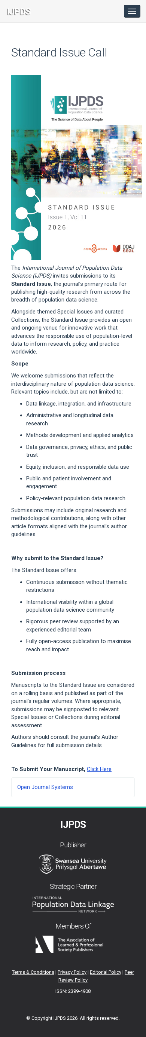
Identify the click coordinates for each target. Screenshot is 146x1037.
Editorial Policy (105, 972)
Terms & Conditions (33, 972)
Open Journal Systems (45, 787)
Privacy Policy (72, 972)
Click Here (99, 769)
